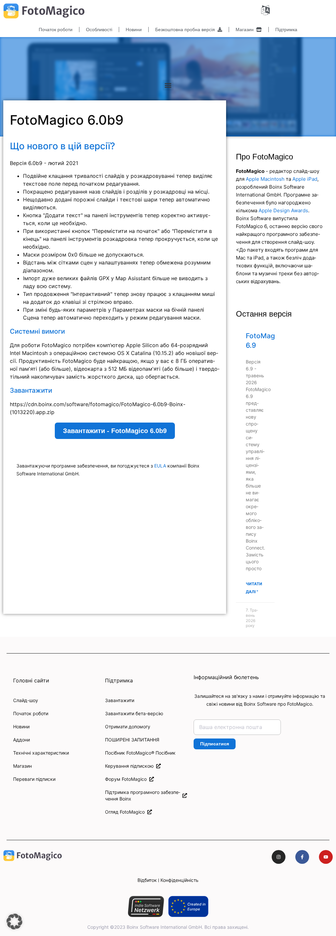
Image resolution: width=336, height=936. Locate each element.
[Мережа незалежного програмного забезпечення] (146, 906)
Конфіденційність (179, 880)
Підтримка (286, 29)
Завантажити (119, 700)
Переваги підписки (34, 779)
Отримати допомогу (127, 726)
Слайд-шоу (25, 700)
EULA (160, 465)
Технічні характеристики (41, 753)
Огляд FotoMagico (126, 812)
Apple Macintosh (265, 179)
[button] (168, 85)
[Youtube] (326, 857)
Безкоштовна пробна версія (186, 29)
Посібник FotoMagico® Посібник (140, 753)
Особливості (99, 29)
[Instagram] (278, 857)
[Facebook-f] (302, 857)
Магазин (246, 29)
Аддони (21, 739)
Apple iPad (304, 179)
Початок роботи (56, 29)
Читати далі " (254, 587)
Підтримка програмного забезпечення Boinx (142, 795)
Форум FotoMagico (127, 779)
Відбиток (147, 880)
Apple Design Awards (283, 210)
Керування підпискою (130, 766)
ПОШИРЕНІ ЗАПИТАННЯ (132, 739)
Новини (134, 29)
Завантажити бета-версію (134, 713)
